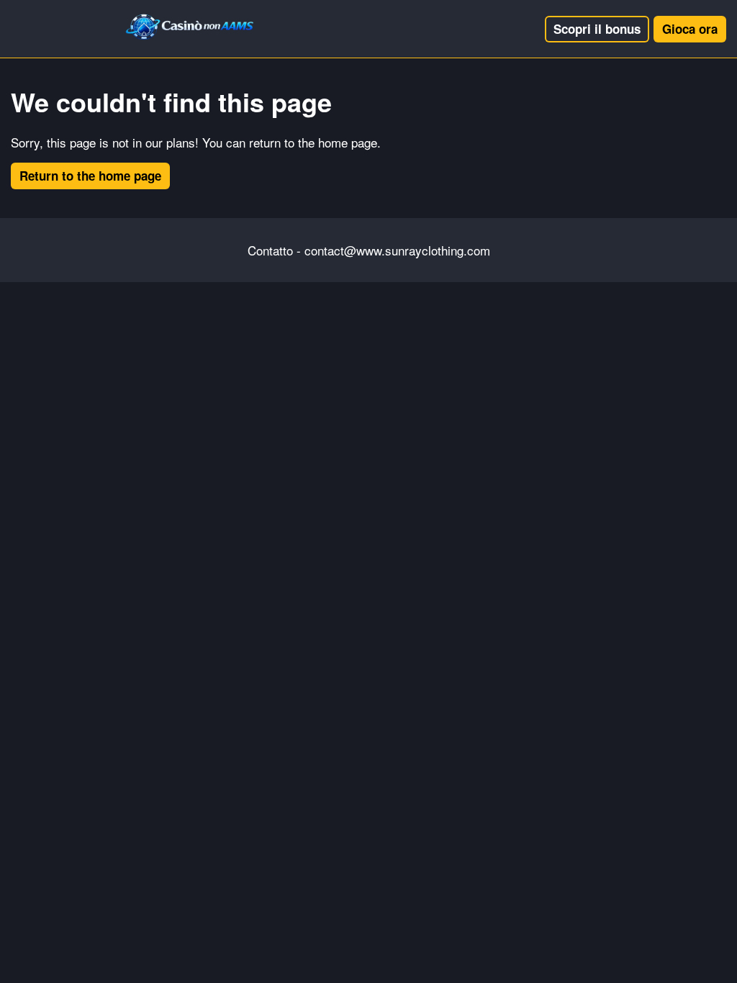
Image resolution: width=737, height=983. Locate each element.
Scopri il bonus (597, 28)
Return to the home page (90, 175)
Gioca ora (690, 28)
